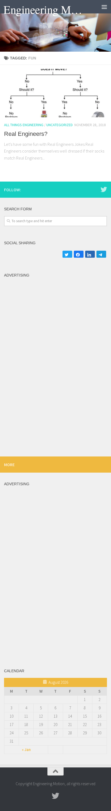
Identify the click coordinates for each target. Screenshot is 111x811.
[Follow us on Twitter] (103, 189)
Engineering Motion (44, 9)
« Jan (26, 749)
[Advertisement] (55, 109)
